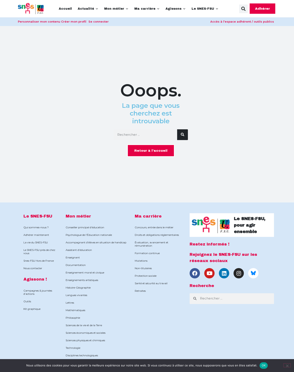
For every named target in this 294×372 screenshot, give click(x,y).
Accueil (65, 8)
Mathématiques (75, 310)
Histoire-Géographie (78, 287)
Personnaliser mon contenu (39, 21)
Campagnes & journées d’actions (37, 292)
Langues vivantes (76, 295)
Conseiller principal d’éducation (85, 227)
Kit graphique (31, 308)
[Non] (287, 365)
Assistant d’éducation (79, 250)
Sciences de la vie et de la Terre (84, 325)
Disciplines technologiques (82, 355)
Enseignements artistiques (82, 280)
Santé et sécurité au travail (151, 283)
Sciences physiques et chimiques (85, 340)
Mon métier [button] (114, 8)
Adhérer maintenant (36, 234)
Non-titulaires (143, 268)
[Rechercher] (182, 134)
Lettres (70, 302)
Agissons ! (35, 279)
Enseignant (73, 257)
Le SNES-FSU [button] (203, 8)
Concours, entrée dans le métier (154, 227)
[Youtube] (209, 273)
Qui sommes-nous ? (36, 227)
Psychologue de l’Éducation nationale (89, 234)
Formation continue (147, 253)
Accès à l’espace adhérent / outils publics (242, 21)
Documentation (76, 265)
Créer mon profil (73, 21)
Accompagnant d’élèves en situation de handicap (96, 242)
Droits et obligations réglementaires (157, 234)
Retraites (140, 290)
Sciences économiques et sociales (85, 332)
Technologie (73, 347)
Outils (27, 301)
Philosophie (73, 317)
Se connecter (98, 21)
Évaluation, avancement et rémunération (151, 244)
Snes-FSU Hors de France (38, 260)
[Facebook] (195, 273)
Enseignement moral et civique (85, 272)
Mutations (141, 260)
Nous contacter (32, 268)
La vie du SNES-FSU (35, 242)
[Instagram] (239, 273)
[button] (243, 9)
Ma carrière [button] (144, 8)
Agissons (173, 8)
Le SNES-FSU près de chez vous (39, 251)
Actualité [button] (86, 8)
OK (264, 365)
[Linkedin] (224, 273)
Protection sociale (145, 275)
